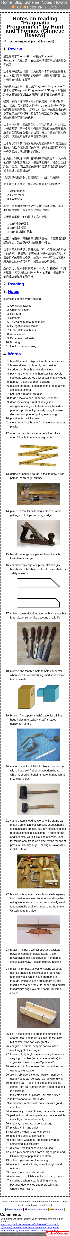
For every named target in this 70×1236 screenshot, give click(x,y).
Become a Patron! (37, 1209)
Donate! (18, 1209)
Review (15, 49)
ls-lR (42, 6)
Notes (46, 1)
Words (14, 354)
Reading (16, 284)
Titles (31, 6)
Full (18, 6)
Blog (18, 1)
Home (6, 1)
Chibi (52, 6)
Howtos (61, 1)
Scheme (31, 1)
